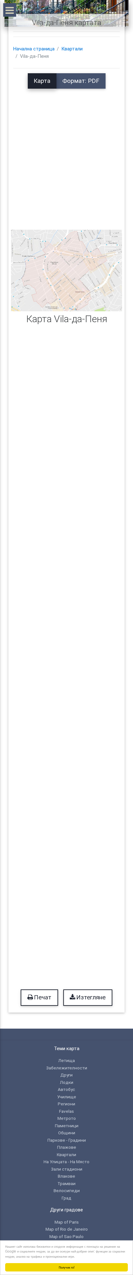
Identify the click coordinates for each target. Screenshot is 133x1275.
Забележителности (66, 1067)
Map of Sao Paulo (66, 1236)
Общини (66, 1132)
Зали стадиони (66, 1169)
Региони (66, 1103)
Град (66, 1197)
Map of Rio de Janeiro (67, 1229)
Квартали (72, 49)
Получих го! (67, 1267)
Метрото (66, 1118)
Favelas (66, 1111)
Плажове (66, 1147)
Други (66, 1074)
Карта (42, 80)
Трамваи (66, 1183)
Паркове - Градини (66, 1140)
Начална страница (34, 49)
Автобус (66, 1089)
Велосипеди (67, 1190)
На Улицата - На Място (66, 1161)
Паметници (66, 1125)
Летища (66, 1060)
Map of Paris (67, 1222)
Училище (66, 1096)
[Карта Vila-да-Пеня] (66, 270)
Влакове (66, 1176)
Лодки (66, 1082)
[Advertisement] (66, 155)
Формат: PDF (80, 80)
